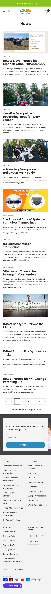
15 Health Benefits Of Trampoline (17, 245)
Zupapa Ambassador (37, 496)
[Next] (45, 401)
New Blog (32, 473)
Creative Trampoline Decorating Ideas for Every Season (21, 117)
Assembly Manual (35, 482)
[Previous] (6, 401)
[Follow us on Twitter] (36, 536)
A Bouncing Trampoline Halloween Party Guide (19, 171)
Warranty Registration (37, 505)
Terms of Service (10, 554)
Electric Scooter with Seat (12, 502)
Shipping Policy (9, 536)
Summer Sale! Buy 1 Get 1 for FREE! (26, 3)
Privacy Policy (9, 549)
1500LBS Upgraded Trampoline (10, 479)
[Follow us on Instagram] (42, 536)
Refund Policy (9, 540)
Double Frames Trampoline (9, 472)
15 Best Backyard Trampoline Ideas (23, 325)
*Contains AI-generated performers (12, 560)
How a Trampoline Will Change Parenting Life (24, 380)
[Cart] (46, 11)
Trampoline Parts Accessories (10, 514)
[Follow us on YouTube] (36, 541)
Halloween (7, 165)
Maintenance (33, 487)
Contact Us (33, 500)
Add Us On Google (13, 520)
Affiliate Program (35, 491)
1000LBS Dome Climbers (9, 494)
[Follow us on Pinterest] (31, 541)
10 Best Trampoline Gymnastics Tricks (24, 353)
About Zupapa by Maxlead (35, 467)
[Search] (9, 11)
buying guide (8, 215)
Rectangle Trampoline (12, 465)
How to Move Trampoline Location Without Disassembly (24, 62)
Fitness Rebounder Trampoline (11, 487)
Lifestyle (6, 57)
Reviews (31, 478)
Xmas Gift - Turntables (13, 508)
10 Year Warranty (10, 531)
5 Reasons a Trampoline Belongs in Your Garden (19, 273)
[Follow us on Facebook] (31, 536)
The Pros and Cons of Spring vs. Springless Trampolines (24, 221)
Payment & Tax (9, 545)
